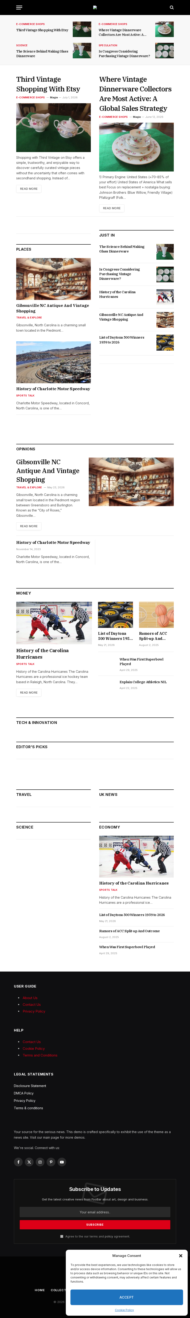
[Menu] (19, 7)
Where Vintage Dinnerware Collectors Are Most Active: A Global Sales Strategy (121, 32)
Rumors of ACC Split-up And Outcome (153, 636)
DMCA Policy (24, 1093)
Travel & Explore (29, 317)
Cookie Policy (124, 1310)
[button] (180, 1255)
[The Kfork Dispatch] (95, 7)
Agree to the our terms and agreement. (97, 1236)
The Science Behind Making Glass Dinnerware (42, 53)
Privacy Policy (34, 1011)
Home (40, 1290)
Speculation (108, 45)
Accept (127, 1297)
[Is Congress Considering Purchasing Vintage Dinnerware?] (164, 50)
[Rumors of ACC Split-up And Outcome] (156, 615)
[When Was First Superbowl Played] (106, 664)
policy (109, 1236)
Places (24, 249)
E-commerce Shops (30, 24)
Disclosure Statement (30, 1086)
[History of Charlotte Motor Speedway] (53, 362)
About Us (30, 998)
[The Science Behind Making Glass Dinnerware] (82, 50)
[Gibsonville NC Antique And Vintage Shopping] (53, 279)
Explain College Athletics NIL (143, 682)
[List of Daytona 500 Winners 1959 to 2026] (165, 342)
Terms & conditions (28, 1108)
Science (22, 45)
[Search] (171, 7)
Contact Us (32, 1004)
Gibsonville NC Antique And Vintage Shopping (52, 308)
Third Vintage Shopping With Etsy (42, 30)
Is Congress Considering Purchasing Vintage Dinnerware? (124, 53)
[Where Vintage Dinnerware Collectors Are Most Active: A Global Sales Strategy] (164, 29)
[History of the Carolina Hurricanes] (165, 297)
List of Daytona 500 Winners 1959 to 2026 (121, 339)
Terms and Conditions (40, 1055)
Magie (54, 97)
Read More (29, 188)
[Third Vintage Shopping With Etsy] (82, 29)
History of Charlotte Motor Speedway (53, 388)
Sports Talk (25, 395)
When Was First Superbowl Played (141, 661)
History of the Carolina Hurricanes (117, 294)
